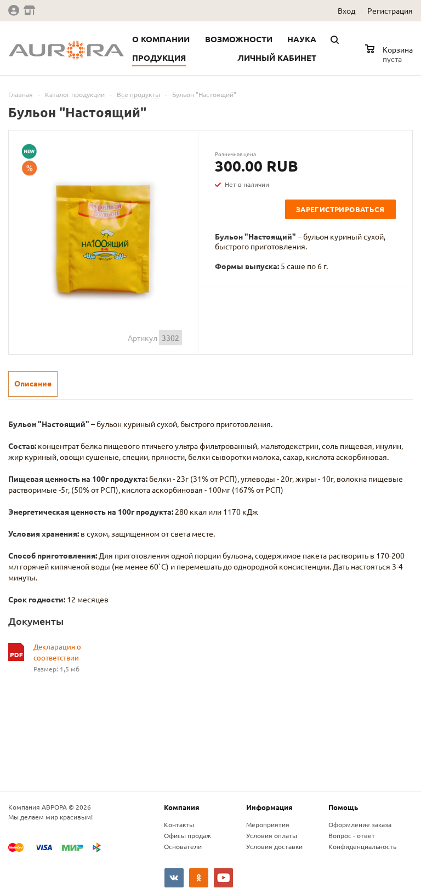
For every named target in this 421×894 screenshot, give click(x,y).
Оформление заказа (359, 824)
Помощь (343, 807)
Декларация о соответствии (57, 652)
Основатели (183, 846)
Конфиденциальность (362, 846)
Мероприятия (267, 824)
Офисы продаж (187, 835)
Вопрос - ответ (351, 835)
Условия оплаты (271, 835)
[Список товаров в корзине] (390, 57)
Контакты (179, 824)
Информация (269, 807)
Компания (182, 807)
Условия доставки (274, 846)
